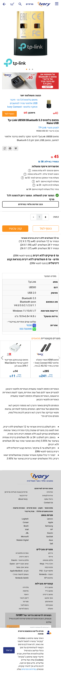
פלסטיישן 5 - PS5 (46, 571)
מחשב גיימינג (48, 594)
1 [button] (27, 70)
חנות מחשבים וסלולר (44, 511)
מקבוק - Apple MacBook (19, 571)
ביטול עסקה (48, 499)
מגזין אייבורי (29, 511)
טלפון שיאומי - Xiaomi (20, 560)
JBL (27, 533)
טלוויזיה (26, 587)
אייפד (50, 556)
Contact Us (48, 502)
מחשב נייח (49, 587)
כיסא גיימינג (24, 556)
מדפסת (26, 591)
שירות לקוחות (47, 495)
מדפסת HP (48, 578)
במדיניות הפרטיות (29, 669)
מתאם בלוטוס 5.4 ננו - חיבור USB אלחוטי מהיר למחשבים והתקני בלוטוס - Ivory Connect (22, 103)
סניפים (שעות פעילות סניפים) (16, 492)
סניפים (29, 4)
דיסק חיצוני (24, 598)
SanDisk (49, 536)
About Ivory (23, 499)
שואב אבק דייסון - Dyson (19, 563)
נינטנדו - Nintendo (46, 574)
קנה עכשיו (15, 228)
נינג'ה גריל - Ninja (46, 563)
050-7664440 (26, 329)
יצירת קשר (23, 495)
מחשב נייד (49, 591)
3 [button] (33, 70)
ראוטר (26, 594)
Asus (51, 540)
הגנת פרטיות (31, 508)
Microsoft (25, 536)
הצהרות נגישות (19, 508)
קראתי (9, 650)
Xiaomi (50, 533)
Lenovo (50, 519)
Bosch (26, 526)
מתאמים (35, 338)
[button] (2, 358)
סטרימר (26, 601)
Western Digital (22, 540)
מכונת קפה (49, 567)
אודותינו (50, 492)
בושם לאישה (24, 608)
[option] (30, 33)
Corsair (26, 522)
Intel (27, 529)
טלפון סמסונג (48, 560)
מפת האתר (49, 508)
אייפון (50, 553)
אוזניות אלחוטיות (22, 553)
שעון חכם (49, 605)
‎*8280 (29, 325)
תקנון (40, 508)
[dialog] (30, 650)
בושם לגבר (25, 605)
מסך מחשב (49, 598)
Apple (50, 522)
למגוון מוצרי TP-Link (48, 127)
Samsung (49, 526)
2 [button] (30, 70)
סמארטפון (49, 601)
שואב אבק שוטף (22, 567)
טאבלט (50, 608)
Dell (51, 543)
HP (51, 529)
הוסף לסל (9, 114)
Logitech (25, 519)
